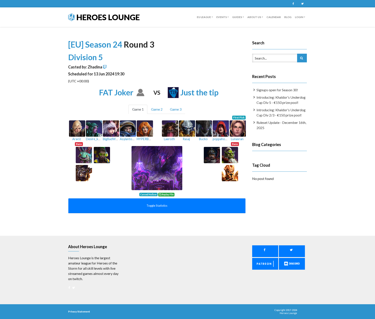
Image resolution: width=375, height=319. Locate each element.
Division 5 (85, 57)
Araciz (76, 139)
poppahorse (221, 139)
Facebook (293, 3)
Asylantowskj (129, 139)
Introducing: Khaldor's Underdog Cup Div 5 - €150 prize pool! (281, 100)
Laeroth (169, 139)
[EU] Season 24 (96, 44)
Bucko (203, 139)
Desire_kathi (94, 139)
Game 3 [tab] (175, 109)
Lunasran (237, 139)
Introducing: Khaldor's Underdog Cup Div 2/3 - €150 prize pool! (281, 112)
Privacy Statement (79, 311)
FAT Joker (116, 92)
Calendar (273, 17)
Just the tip (199, 92)
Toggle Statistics (156, 205)
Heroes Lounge (107, 17)
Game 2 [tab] (157, 109)
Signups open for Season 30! (277, 90)
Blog (287, 17)
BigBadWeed (112, 139)
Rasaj (186, 139)
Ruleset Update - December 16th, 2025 (281, 125)
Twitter (302, 3)
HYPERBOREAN (148, 139)
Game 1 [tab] (138, 109)
